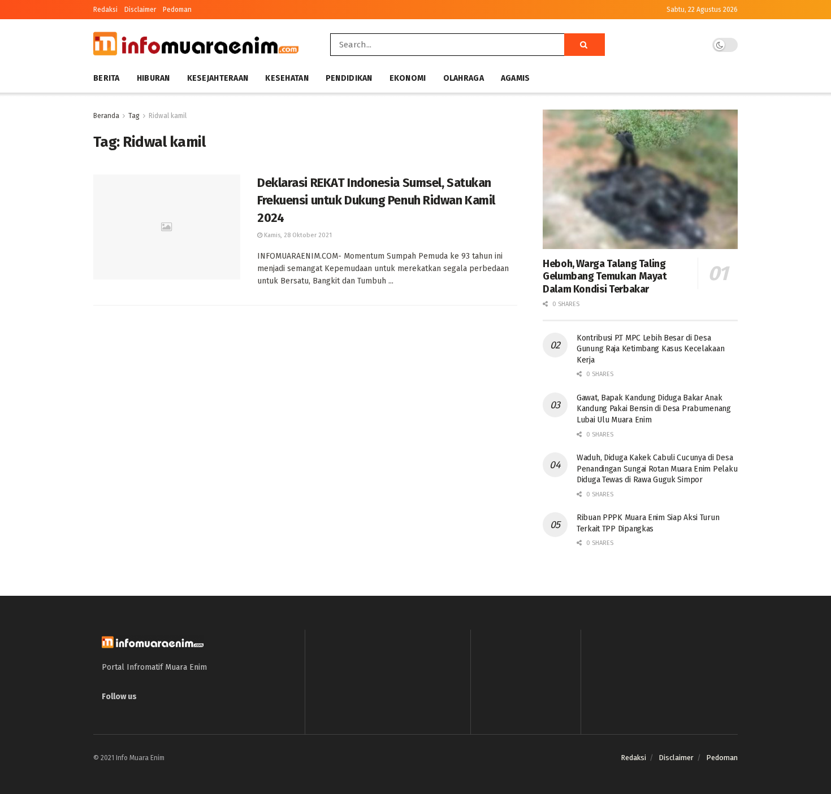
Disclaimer (140, 10)
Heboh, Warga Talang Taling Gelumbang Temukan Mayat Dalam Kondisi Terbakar (605, 276)
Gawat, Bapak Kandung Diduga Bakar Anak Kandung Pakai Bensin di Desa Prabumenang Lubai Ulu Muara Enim (654, 409)
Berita (106, 78)
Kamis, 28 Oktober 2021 (297, 235)
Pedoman (177, 10)
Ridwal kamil (168, 116)
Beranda (106, 116)
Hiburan (153, 78)
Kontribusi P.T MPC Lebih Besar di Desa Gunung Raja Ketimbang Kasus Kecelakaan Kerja (650, 349)
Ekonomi (407, 78)
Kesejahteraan (218, 78)
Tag (134, 116)
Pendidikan (349, 78)
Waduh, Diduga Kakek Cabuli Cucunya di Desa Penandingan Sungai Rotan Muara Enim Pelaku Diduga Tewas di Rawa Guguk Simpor (657, 469)
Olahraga (463, 78)
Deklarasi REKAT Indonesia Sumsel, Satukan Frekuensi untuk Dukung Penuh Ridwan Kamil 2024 (376, 200)
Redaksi (105, 10)
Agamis (515, 78)
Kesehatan (287, 78)
